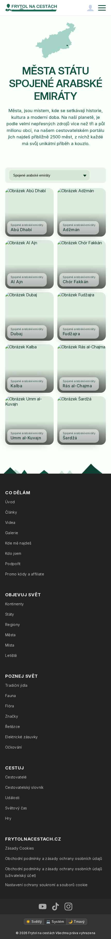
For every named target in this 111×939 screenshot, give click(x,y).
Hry (8, 818)
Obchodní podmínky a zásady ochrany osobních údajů (53, 858)
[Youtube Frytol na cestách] (42, 906)
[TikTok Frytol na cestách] (55, 906)
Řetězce (12, 726)
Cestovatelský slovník (24, 787)
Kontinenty (14, 604)
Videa (10, 522)
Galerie (11, 533)
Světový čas (16, 808)
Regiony (12, 624)
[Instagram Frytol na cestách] (68, 906)
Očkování (13, 747)
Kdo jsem (13, 553)
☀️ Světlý (34, 922)
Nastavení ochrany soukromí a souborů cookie (46, 885)
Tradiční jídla (16, 685)
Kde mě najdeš (18, 543)
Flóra (9, 706)
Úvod (10, 502)
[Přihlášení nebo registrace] (90, 8)
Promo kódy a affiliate (24, 574)
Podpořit (13, 563)
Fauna (10, 695)
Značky (11, 716)
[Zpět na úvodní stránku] (31, 8)
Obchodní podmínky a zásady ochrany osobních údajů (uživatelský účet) (53, 872)
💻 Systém (55, 922)
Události (12, 797)
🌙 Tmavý (76, 922)
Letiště (11, 655)
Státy (9, 614)
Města (10, 635)
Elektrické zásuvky (21, 737)
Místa (9, 645)
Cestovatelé (16, 777)
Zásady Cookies (19, 848)
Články (11, 512)
